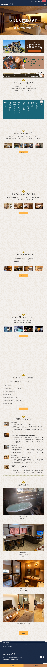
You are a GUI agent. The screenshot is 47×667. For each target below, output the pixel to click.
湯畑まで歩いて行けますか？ (10, 403)
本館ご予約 (12, 665)
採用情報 (39, 644)
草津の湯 (15, 644)
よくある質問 (24, 644)
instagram (43, 657)
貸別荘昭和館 (35, 665)
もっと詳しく (23, 152)
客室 (11, 644)
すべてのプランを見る (23, 633)
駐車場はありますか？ (9, 394)
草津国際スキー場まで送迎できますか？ (12, 400)
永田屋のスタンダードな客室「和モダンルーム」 (22, 467)
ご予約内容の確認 (6, 642)
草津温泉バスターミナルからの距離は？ (12, 388)
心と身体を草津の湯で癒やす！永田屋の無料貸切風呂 (23, 435)
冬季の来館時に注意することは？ (11, 397)
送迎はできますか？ (8, 385)
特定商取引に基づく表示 (7, 646)
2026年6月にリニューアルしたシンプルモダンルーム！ (23, 424)
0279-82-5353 (38, 1)
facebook (41, 657)
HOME (4, 644)
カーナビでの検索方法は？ (9, 391)
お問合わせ (30, 644)
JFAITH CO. (10, 660)
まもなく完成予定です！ (16, 447)
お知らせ (35, 644)
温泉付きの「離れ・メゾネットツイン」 (20, 457)
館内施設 (8, 644)
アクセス (19, 644)
